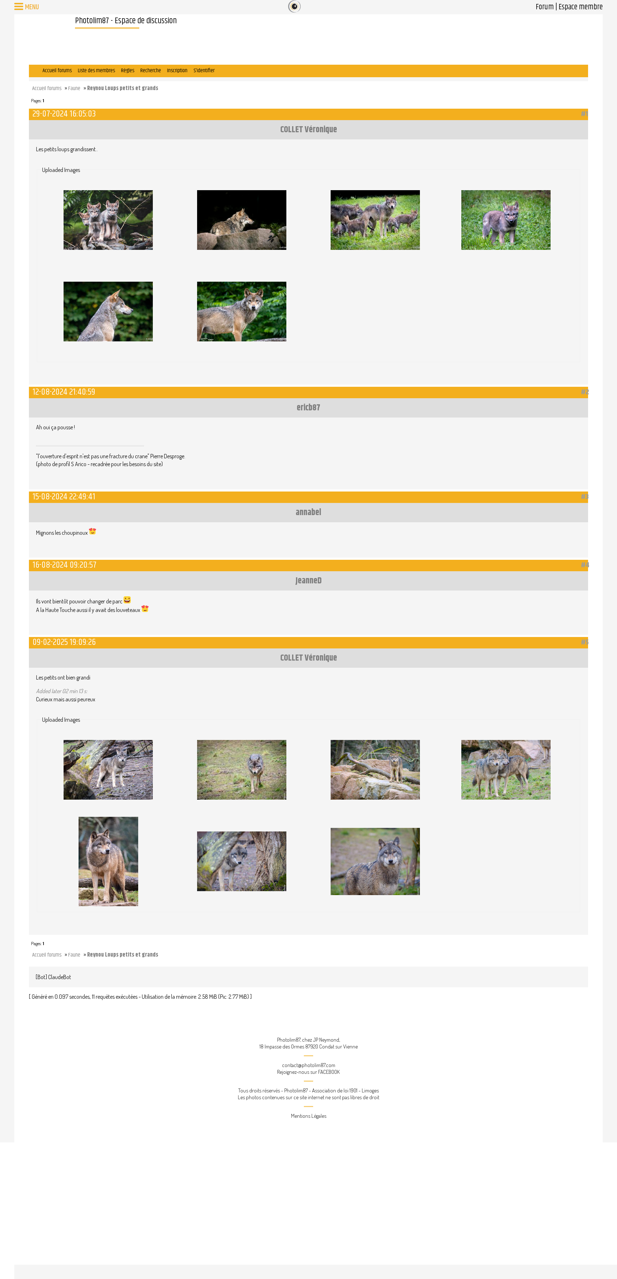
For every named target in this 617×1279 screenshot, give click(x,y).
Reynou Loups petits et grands (122, 88)
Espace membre (580, 7)
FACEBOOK (329, 1071)
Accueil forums (57, 70)
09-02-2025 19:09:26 (64, 642)
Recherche (150, 70)
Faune (74, 88)
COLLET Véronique (308, 129)
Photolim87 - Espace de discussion (126, 20)
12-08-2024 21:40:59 (63, 392)
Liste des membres (96, 70)
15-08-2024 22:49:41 (63, 497)
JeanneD (309, 580)
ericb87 (308, 407)
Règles (127, 70)
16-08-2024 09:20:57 (64, 565)
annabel (308, 512)
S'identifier (204, 70)
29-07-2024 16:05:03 (64, 114)
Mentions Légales (308, 1115)
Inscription (177, 70)
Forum (545, 7)
